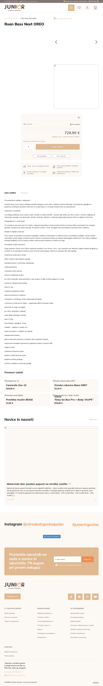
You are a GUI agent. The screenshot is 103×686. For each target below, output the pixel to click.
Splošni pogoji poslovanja (80, 629)
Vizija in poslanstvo (11, 621)
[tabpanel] (51, 282)
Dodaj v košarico (57, 147)
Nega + (40, 629)
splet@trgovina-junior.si (30, 1)
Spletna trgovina (10, 652)
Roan (18, 18)
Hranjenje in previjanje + (46, 633)
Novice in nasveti (10, 617)
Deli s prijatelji (61, 156)
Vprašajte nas (12, 596)
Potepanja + (42, 637)
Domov (6, 18)
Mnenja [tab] (24, 192)
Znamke (12, 18)
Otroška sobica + (43, 625)
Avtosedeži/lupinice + (45, 621)
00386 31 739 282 (12, 1)
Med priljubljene (42, 156)
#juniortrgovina (85, 524)
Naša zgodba (9, 613)
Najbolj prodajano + (45, 613)
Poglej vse (93, 419)
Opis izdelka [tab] (10, 192)
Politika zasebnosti (77, 633)
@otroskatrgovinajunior (43, 524)
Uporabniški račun (77, 613)
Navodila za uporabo (78, 637)
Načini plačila (75, 621)
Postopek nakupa (77, 617)
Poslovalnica (9, 656)
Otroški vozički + (43, 617)
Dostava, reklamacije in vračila (82, 625)
